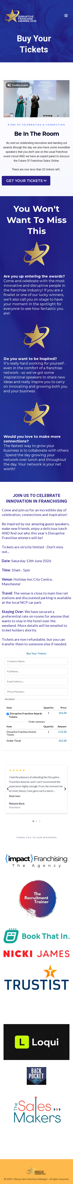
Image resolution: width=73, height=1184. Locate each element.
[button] (65, 15)
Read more (14, 796)
